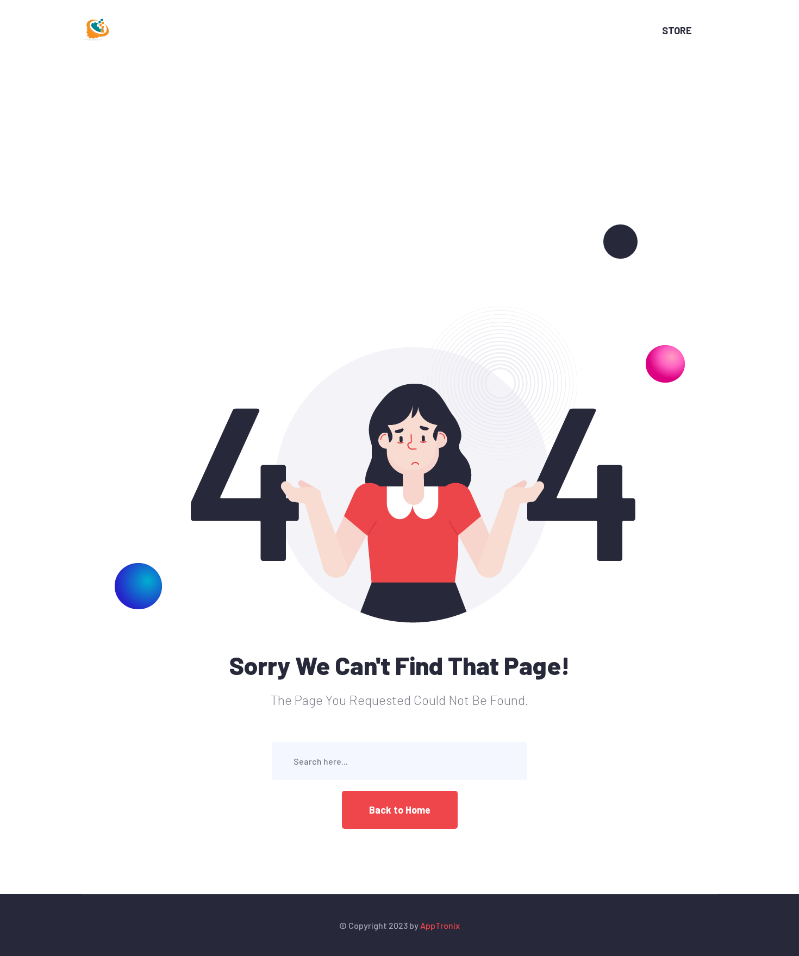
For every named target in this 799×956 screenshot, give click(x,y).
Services (367, 31)
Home (264, 31)
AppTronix (440, 925)
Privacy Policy (495, 31)
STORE (677, 30)
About (312, 31)
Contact (426, 31)
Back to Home (399, 810)
